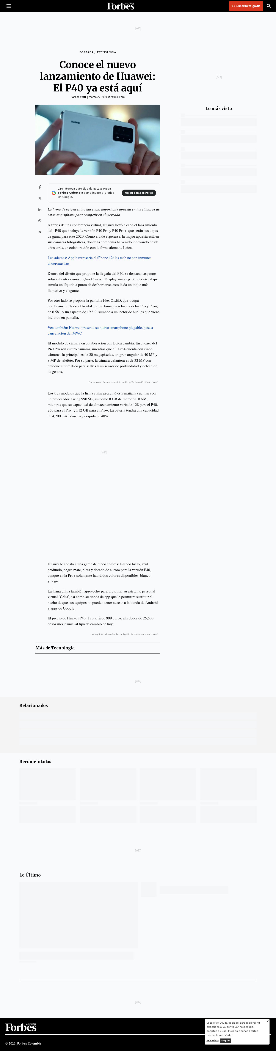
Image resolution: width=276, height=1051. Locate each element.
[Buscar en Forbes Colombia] (269, 6)
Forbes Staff (78, 97)
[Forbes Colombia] (121, 6)
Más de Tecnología (55, 648)
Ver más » (213, 1040)
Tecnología (106, 52)
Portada (86, 52)
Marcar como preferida (139, 193)
